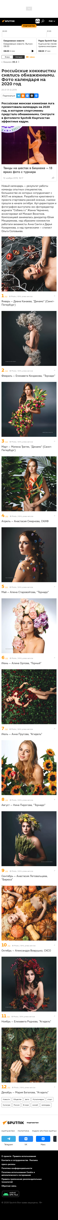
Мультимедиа (38, 1099)
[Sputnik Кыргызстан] (8, 22)
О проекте (6, 1156)
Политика (23, 1130)
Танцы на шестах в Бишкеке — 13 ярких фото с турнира (27, 170)
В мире (26, 1105)
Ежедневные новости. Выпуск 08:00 (18, 45)
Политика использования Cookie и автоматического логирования (18, 1173)
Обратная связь (8, 1186)
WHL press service (24, 296)
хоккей (35, 1105)
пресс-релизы (8, 1164)
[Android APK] (10, 1194)
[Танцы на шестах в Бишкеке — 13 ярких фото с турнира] (29, 145)
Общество (17, 1099)
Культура (6, 1105)
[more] (53, 178)
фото (27, 1099)
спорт (49, 1099)
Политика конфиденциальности (16, 1168)
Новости (6, 1099)
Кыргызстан (8, 1130)
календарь (45, 1105)
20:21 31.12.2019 (9, 89)
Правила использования (24, 1156)
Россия (16, 1105)
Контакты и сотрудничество (14, 1160)
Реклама (33, 1160)
